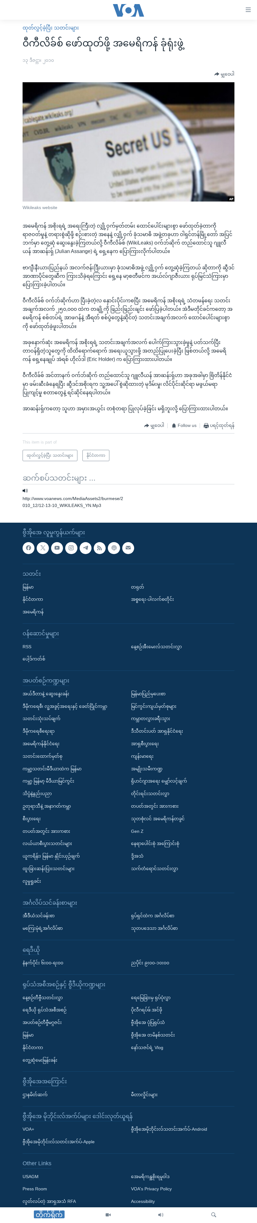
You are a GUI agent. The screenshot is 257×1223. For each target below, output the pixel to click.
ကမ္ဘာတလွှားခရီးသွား (150, 718)
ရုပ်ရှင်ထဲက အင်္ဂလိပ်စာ (152, 915)
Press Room (35, 1188)
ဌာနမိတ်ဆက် (35, 1094)
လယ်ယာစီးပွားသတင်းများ (47, 843)
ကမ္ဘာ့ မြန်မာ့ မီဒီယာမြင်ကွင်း (48, 781)
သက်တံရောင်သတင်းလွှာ (154, 868)
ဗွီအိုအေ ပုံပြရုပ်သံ (148, 1022)
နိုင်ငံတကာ (33, 599)
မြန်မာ (28, 586)
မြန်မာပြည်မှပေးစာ (148, 693)
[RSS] (100, 548)
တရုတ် (137, 586)
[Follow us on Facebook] (28, 548)
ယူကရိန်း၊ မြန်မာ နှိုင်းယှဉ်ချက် (51, 856)
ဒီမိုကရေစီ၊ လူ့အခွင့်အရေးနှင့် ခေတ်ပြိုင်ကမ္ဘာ (65, 705)
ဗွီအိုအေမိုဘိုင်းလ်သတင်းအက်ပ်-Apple (59, 1141)
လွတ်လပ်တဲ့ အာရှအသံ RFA (49, 1201)
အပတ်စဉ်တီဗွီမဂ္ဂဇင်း (42, 1022)
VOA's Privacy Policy (151, 1188)
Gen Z (137, 830)
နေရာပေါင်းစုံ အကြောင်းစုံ (155, 843)
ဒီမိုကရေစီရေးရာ (39, 731)
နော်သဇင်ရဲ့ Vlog (147, 1047)
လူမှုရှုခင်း (32, 880)
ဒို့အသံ (137, 856)
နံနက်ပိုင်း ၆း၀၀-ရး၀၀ (43, 962)
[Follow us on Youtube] (57, 548)
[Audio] (160, 1215)
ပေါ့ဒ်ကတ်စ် (34, 658)
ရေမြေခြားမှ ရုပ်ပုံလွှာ (150, 997)
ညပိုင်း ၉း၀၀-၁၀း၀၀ (150, 962)
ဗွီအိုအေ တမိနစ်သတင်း (153, 1034)
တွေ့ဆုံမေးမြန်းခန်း (40, 1059)
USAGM (31, 1176)
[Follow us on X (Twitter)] (43, 548)
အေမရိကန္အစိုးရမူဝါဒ (150, 1176)
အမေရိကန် (33, 611)
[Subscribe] (128, 548)
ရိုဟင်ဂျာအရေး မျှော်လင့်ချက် (159, 781)
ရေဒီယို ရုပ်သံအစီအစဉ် (44, 1009)
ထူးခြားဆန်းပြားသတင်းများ (49, 868)
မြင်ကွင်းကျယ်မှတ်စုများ (153, 705)
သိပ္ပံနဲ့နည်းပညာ (37, 793)
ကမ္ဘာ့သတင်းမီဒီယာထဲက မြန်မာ (52, 768)
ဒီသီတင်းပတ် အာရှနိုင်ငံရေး (157, 731)
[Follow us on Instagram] (71, 548)
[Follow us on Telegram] (86, 548)
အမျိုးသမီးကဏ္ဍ (147, 768)
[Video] (108, 1215)
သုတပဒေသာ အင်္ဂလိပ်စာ (154, 928)
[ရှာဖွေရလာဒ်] (213, 1215)
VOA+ (28, 1129)
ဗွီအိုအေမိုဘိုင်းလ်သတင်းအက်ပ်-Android (169, 1129)
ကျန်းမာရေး (142, 755)
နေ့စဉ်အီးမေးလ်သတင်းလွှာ (156, 646)
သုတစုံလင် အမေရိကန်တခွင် (158, 818)
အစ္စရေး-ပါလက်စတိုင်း (152, 599)
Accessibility (143, 1201)
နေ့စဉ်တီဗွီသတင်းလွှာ (43, 997)
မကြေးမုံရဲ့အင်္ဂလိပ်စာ (43, 928)
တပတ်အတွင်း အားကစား (46, 830)
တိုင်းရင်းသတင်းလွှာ (150, 793)
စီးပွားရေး (32, 818)
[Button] (224, 74)
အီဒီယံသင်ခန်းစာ (39, 915)
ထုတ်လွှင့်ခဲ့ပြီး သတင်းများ (51, 27)
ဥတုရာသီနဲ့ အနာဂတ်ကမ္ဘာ (47, 806)
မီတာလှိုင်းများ (144, 1094)
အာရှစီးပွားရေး (145, 743)
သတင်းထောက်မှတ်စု (42, 755)
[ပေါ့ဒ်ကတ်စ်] (114, 548)
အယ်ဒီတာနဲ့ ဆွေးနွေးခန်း (46, 693)
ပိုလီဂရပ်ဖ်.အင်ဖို (146, 1009)
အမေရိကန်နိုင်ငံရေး (41, 743)
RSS (27, 646)
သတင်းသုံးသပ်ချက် (41, 718)
